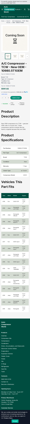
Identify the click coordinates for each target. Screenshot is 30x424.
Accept (15, 421)
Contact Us (4, 382)
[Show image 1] (8, 56)
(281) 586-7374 (11, 3)
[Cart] (29, 9)
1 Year (8, 83)
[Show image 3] (22, 56)
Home (2, 21)
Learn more (4, 94)
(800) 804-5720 (6, 379)
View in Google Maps (7, 404)
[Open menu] (2, 9)
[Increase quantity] (8, 98)
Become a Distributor (7, 384)
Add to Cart (16, 98)
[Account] (25, 9)
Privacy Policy (8, 418)
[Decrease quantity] (2, 98)
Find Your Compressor (8, 16)
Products (17, 9)
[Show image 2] (15, 56)
